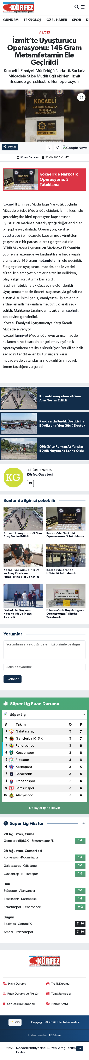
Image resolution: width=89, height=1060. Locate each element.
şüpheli (72, 311)
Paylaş (12, 146)
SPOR (76, 20)
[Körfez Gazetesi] (13, 477)
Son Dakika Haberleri (21, 1003)
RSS (17, 1022)
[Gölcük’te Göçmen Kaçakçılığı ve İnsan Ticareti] (23, 596)
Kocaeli (9, 204)
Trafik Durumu (60, 983)
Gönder (12, 679)
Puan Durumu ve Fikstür (22, 993)
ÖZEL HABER (56, 20)
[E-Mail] (30, 483)
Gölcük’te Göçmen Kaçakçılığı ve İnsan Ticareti (18, 614)
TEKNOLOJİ (32, 20)
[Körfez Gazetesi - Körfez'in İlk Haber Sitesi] (18, 7)
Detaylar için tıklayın (44, 808)
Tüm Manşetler (61, 993)
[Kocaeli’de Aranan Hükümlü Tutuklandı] (66, 555)
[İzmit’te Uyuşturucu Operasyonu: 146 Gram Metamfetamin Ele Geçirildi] (44, 116)
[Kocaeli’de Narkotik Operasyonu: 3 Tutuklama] (66, 519)
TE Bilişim (55, 1035)
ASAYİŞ (44, 32)
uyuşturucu (12, 236)
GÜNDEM (10, 20)
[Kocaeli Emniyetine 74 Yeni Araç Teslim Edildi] (23, 519)
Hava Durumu (17, 983)
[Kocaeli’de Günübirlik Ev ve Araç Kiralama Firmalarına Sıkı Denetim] (23, 555)
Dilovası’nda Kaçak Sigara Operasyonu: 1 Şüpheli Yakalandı (65, 614)
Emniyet (22, 336)
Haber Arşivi (60, 1003)
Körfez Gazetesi (29, 157)
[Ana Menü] (83, 7)
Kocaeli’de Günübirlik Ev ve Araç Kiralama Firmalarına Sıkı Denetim (21, 574)
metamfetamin (50, 261)
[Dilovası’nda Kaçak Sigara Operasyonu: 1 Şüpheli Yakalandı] (66, 596)
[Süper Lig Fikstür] (83, 823)
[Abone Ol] (75, 147)
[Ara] (77, 7)
